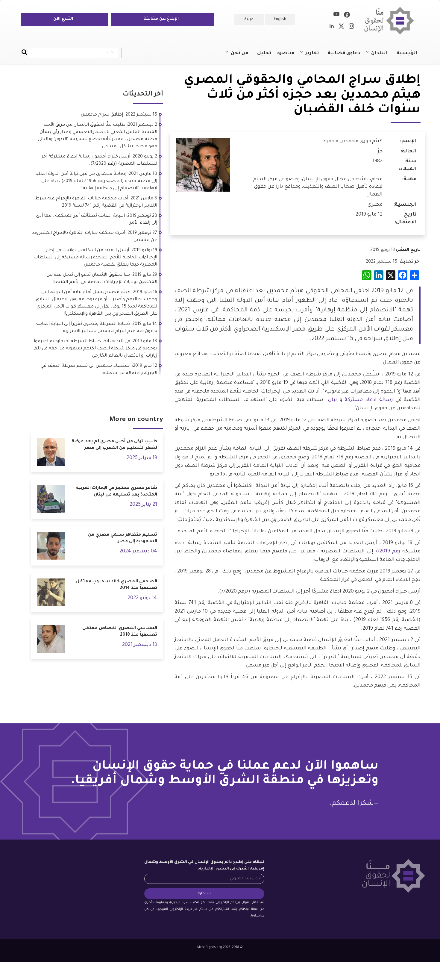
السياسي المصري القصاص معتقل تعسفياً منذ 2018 (119, 632)
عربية (249, 19)
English (280, 19)
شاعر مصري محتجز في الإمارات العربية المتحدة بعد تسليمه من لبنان (116, 492)
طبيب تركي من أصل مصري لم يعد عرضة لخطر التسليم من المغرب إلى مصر (114, 445)
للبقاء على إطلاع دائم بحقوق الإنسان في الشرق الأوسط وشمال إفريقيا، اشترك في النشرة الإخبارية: (204, 865)
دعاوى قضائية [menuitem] (344, 53)
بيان (331, 400)
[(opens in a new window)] (346, 16)
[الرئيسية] (391, 20)
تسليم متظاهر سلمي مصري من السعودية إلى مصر (122, 538)
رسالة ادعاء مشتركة (369, 400)
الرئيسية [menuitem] (407, 53)
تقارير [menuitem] (315, 56)
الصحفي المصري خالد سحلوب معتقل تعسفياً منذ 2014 (116, 585)
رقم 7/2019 (387, 551)
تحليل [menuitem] (264, 53)
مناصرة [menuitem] (285, 53)
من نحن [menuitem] (242, 56)
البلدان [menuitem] (382, 56)
